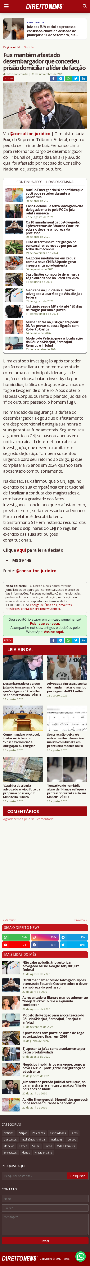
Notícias (29, 47)
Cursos (72, 1139)
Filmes (23, 1146)
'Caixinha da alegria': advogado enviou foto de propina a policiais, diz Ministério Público (21, 791)
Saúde (36, 1146)
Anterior (10, 920)
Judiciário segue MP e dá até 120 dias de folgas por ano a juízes (54, 308)
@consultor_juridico (30, 133)
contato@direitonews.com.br (40, 609)
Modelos (9, 1146)
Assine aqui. (54, 631)
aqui (21, 550)
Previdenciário (43, 1152)
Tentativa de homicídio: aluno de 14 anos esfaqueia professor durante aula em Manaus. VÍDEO (66, 791)
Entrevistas (10, 1152)
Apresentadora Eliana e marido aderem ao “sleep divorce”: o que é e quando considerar (55, 1001)
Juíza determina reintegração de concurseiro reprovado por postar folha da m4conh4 (51, 245)
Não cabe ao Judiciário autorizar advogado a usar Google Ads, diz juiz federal (54, 293)
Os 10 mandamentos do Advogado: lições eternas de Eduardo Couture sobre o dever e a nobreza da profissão (53, 228)
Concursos (10, 1139)
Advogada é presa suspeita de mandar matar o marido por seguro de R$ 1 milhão (67, 687)
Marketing (56, 1139)
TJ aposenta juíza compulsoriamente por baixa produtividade (53, 1050)
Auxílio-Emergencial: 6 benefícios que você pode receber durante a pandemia (54, 193)
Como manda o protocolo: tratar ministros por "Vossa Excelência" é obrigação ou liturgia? (22, 740)
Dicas (74, 1133)
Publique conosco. (45, 623)
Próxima (80, 920)
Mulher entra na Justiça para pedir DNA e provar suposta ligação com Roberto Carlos (52, 325)
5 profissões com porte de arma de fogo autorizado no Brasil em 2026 (52, 276)
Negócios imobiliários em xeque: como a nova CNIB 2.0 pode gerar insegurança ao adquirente (51, 261)
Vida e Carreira (66, 1146)
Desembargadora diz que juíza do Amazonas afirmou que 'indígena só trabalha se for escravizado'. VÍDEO (22, 689)
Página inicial (11, 47)
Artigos (23, 1133)
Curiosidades (58, 1133)
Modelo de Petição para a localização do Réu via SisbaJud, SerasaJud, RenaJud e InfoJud (54, 342)
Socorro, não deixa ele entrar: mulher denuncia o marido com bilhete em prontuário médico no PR (65, 740)
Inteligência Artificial (33, 1139)
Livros (48, 1146)
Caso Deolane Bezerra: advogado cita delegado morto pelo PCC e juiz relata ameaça (54, 209)
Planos (26, 1152)
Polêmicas (38, 1133)
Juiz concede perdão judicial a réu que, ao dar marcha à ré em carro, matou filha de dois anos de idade (54, 1085)
